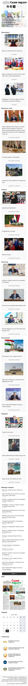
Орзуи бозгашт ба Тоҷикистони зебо (12, 478)
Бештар (13, 573)
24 (3, 630)
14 (17, 625)
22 (20, 628)
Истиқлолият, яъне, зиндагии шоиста (12, 356)
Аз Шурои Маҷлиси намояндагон (11, 157)
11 (7, 625)
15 (20, 625)
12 (10, 625)
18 (7, 628)
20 (14, 628)
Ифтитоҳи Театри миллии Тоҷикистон (12, 50)
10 (3, 625)
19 (10, 628)
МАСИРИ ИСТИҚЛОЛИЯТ (9, 208)
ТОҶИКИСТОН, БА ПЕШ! (8, 231)
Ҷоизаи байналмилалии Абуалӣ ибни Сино (13, 455)
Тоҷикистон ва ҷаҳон (7, 432)
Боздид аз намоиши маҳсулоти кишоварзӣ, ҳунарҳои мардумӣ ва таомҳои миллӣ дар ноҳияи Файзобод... (10, 22)
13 (14, 625)
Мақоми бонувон (6, 254)
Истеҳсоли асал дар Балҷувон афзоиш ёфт (13, 305)
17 (3, 628)
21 (17, 628)
